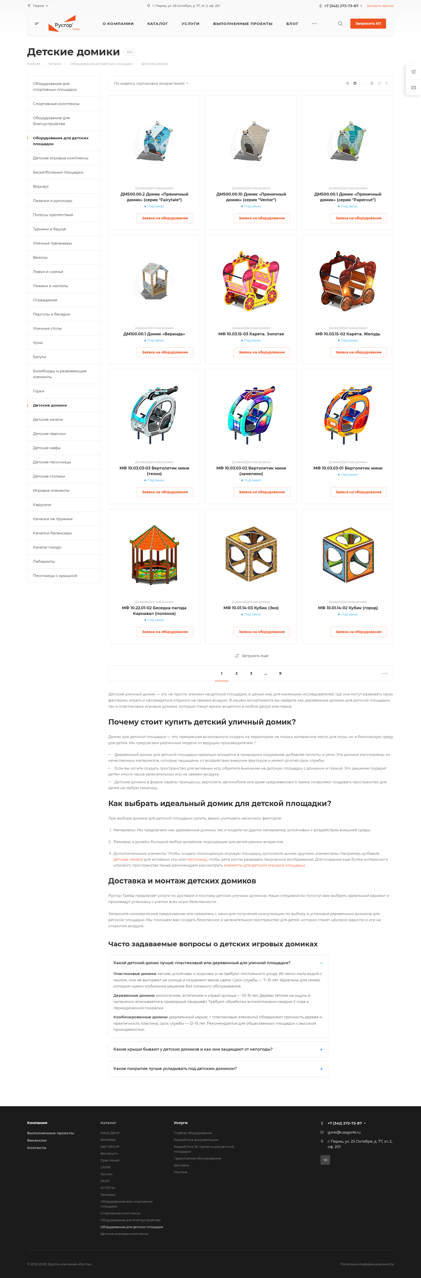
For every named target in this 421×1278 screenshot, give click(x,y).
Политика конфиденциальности (367, 1264)
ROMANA (107, 1140)
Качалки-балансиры (52, 533)
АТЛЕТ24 (107, 1188)
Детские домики (50, 405)
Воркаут (41, 186)
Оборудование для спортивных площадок (55, 86)
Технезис (108, 1194)
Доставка (181, 1165)
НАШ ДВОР (110, 1133)
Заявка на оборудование (165, 218)
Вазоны (40, 257)
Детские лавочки (49, 433)
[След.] (382, 673)
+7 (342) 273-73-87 (341, 5)
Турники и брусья (49, 229)
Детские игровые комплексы (61, 158)
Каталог (108, 1122)
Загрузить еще (255, 656)
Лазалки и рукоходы (52, 200)
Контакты (36, 1147)
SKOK (105, 1181)
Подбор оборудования (193, 1133)
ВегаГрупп (109, 1153)
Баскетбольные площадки (58, 172)
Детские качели (48, 419)
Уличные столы (47, 328)
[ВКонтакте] (325, 1160)
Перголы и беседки (51, 314)
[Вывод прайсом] (386, 83)
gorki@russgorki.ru (344, 1132)
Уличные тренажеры (52, 243)
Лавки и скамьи (48, 271)
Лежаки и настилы (50, 285)
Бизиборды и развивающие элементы (60, 374)
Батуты (39, 356)
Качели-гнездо (47, 547)
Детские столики (49, 476)
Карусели (42, 504)
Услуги (181, 1122)
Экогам (106, 1174)
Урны (38, 342)
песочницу (196, 859)
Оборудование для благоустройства (51, 121)
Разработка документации (196, 1140)
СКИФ (105, 1167)
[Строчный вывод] (379, 83)
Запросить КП (368, 23)
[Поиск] (340, 23)
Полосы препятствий (53, 214)
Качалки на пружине (53, 518)
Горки (38, 391)
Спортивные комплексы (56, 103)
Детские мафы (47, 448)
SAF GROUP (109, 1147)
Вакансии (37, 1140)
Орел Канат (110, 1160)
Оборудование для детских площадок (61, 141)
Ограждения (45, 300)
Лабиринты (44, 561)
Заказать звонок (380, 6)
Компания (37, 1122)
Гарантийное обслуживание (197, 1158)
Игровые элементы (51, 490)
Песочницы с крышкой (55, 575)
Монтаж (180, 1172)
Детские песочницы (52, 462)
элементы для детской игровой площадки (264, 865)
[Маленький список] (347, 83)
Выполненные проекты (50, 1133)
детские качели (128, 859)
